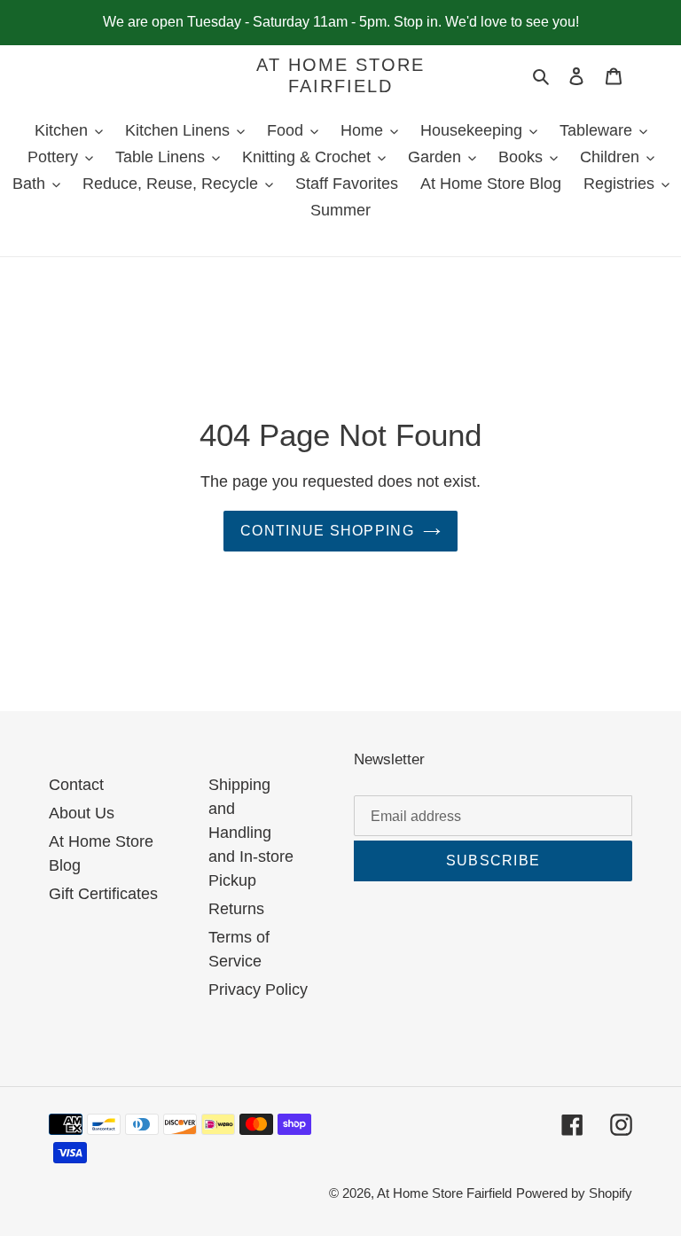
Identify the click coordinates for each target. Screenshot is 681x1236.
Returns (236, 909)
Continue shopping (327, 530)
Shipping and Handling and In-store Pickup (251, 832)
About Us (81, 813)
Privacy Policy (258, 989)
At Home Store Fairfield (340, 75)
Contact (76, 785)
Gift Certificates (103, 894)
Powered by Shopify (574, 1193)
